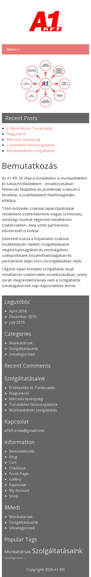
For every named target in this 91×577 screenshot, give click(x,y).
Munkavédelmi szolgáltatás (30, 150)
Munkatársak (21, 343)
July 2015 (17, 322)
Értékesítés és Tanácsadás (30, 128)
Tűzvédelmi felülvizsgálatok (31, 145)
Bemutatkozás (22, 451)
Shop (13, 496)
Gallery (15, 479)
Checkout (17, 468)
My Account (19, 490)
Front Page (18, 473)
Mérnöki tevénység (23, 139)
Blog (13, 456)
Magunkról (16, 133)
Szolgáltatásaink (23, 348)
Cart (13, 462)
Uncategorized (22, 354)
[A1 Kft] (45, 38)
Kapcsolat (17, 484)
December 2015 (22, 316)
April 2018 (18, 311)
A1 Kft (59, 569)
